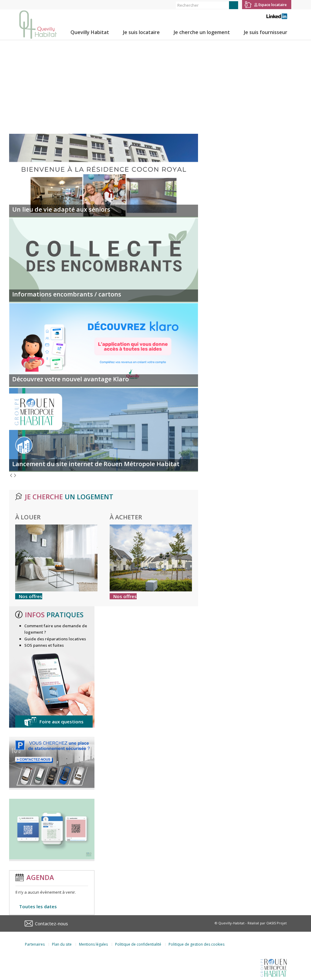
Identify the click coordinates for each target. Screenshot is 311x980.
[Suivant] (15, 476)
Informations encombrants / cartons (66, 294)
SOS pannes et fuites (44, 645)
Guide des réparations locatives (55, 639)
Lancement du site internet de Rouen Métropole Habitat (95, 464)
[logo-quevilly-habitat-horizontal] (38, 24)
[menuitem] (90, 32)
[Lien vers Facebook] (16, 4)
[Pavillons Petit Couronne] (151, 590)
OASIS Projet (276, 923)
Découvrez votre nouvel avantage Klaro (70, 379)
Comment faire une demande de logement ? (55, 629)
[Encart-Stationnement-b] (51, 786)
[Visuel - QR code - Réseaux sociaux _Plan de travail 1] (51, 858)
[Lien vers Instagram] (26, 4)
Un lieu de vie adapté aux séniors (61, 209)
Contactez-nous (51, 923)
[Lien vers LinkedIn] (35, 4)
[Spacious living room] (56, 590)
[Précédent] (11, 476)
